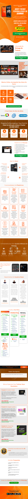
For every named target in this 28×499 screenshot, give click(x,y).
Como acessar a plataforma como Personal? (13, 463)
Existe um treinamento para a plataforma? (12, 467)
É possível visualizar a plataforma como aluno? (13, 465)
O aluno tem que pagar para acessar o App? (14, 470)
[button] (7, 49)
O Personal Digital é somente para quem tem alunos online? (13, 474)
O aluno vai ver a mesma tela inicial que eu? (13, 472)
